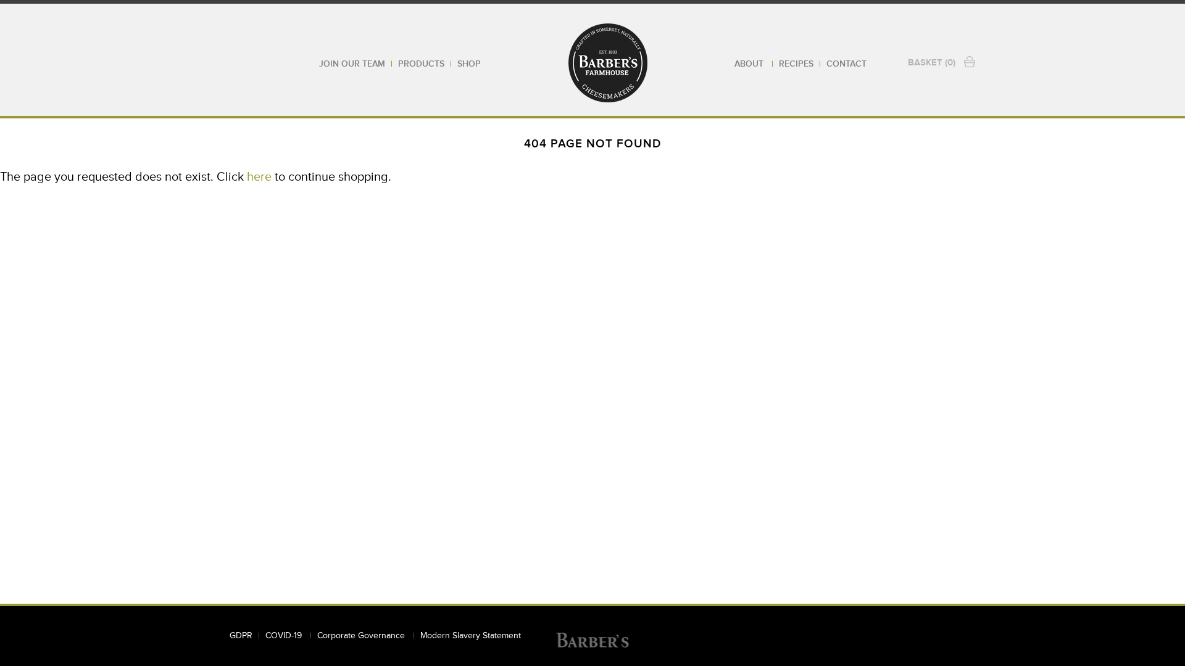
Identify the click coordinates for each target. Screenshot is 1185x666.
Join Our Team (352, 64)
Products (421, 64)
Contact (846, 64)
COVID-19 (284, 636)
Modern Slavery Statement (470, 636)
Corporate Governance (362, 636)
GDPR (241, 636)
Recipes (796, 64)
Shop (469, 64)
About (750, 64)
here (259, 177)
